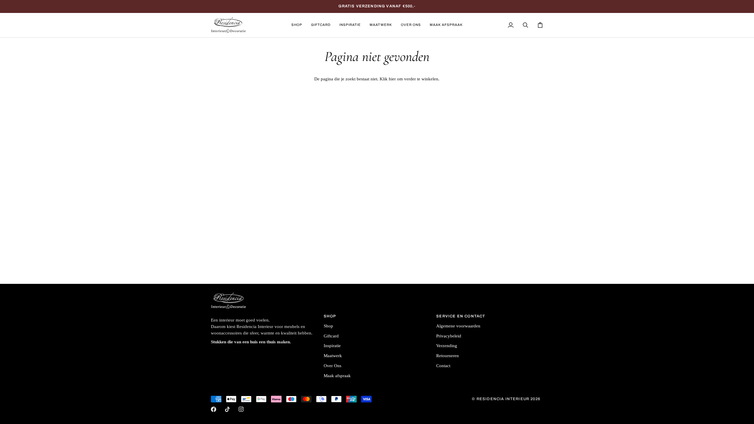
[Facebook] (213, 409)
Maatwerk (333, 355)
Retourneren (447, 355)
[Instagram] (241, 409)
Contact (443, 365)
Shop (328, 326)
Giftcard (331, 336)
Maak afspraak (337, 375)
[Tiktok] (227, 409)
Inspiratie (332, 345)
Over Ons (332, 365)
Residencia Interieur (503, 399)
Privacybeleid (448, 336)
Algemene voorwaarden (458, 326)
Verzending (446, 345)
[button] (297, 25)
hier (392, 79)
